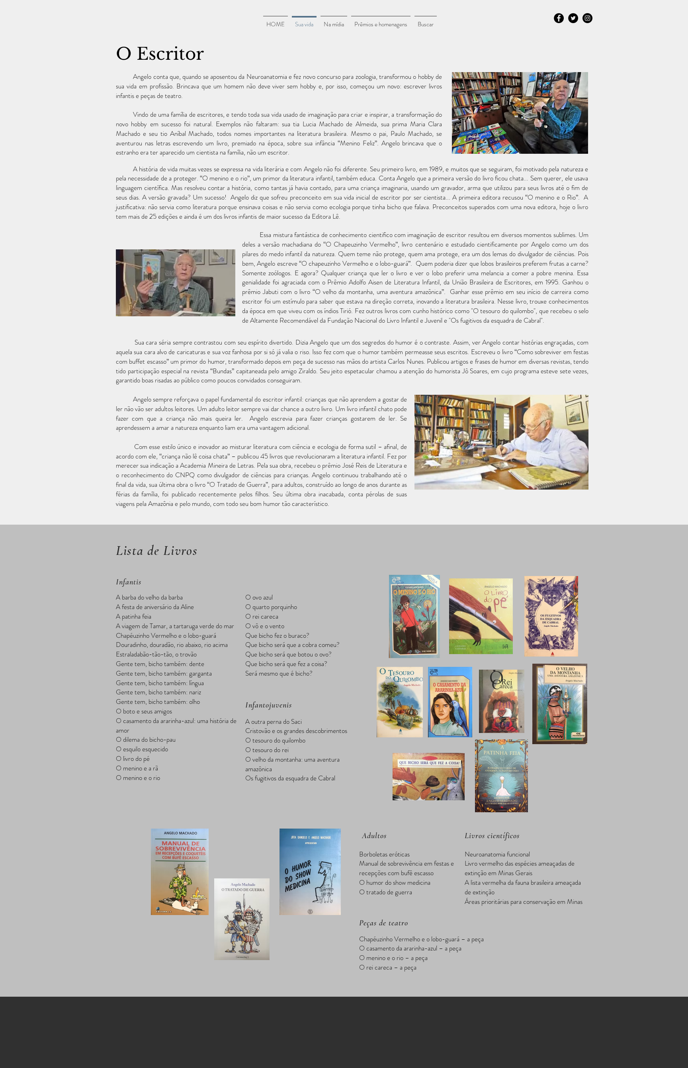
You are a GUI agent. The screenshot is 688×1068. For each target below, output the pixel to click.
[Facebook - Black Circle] (559, 18)
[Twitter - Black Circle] (573, 18)
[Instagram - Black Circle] (587, 18)
